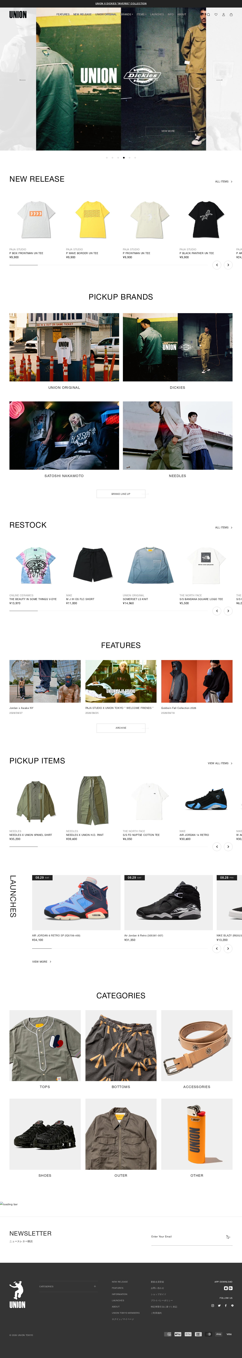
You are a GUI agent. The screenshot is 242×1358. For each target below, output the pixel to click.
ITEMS (140, 15)
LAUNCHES (157, 15)
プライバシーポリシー (162, 1301)
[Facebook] (225, 1305)
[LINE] (232, 1305)
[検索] (208, 14)
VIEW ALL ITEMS (218, 763)
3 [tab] (118, 158)
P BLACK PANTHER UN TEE (197, 253)
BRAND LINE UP (121, 494)
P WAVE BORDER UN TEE (82, 253)
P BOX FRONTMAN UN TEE (26, 253)
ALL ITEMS (222, 182)
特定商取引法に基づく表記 (164, 1307)
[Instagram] (212, 1305)
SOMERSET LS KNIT (135, 599)
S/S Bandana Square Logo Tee (201, 599)
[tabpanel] (121, 76)
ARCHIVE (121, 728)
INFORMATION (119, 1294)
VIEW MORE (83, 131)
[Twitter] (219, 1305)
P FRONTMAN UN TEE (136, 253)
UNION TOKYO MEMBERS (126, 1313)
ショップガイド (158, 1294)
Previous (22, 79)
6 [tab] (135, 158)
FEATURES (63, 15)
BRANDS (125, 15)
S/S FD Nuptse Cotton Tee (141, 835)
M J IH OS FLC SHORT (80, 599)
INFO (171, 15)
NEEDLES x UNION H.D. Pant (85, 835)
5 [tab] (129, 158)
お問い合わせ (157, 1288)
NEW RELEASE (82, 15)
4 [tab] (124, 158)
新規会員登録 (157, 1282)
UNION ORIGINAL (106, 15)
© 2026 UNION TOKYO (21, 1335)
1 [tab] (107, 158)
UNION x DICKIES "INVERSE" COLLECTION (121, 4)
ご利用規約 (156, 1313)
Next (219, 79)
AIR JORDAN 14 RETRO (194, 835)
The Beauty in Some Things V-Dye (33, 599)
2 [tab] (112, 158)
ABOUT (181, 15)
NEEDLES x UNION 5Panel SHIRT (30, 835)
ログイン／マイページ (123, 1319)
